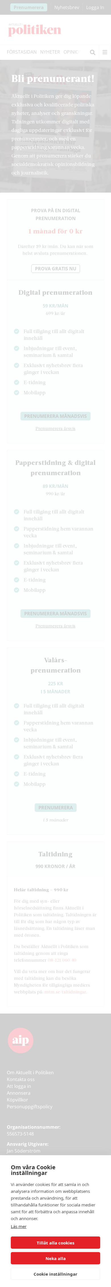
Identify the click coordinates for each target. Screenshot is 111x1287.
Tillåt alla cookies (55, 1243)
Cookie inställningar (55, 1274)
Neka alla (56, 1258)
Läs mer (18, 1226)
